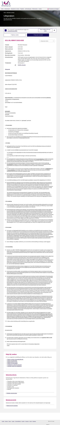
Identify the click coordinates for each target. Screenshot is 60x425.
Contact (40, 8)
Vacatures (27, 421)
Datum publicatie (9, 49)
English (3, 421)
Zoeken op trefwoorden (12, 360)
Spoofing (23, 421)
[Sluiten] (54, 30)
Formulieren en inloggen (54, 8)
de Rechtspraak (28, 8)
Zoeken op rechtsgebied (12, 363)
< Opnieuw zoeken (15, 34)
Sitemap (6, 421)
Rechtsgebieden (8, 53)
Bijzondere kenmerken (10, 55)
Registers (22, 8)
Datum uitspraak (9, 46)
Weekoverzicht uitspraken (12, 405)
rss (55, 421)
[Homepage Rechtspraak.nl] (5, 3)
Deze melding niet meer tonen (45, 30)
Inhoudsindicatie (9, 57)
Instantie (7, 44)
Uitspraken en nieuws (15, 8)
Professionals (35, 8)
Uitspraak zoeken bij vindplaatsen (14, 366)
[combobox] (47, 41)
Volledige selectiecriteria (12, 393)
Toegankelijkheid (18, 421)
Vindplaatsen (8, 62)
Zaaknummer (8, 51)
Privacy (10, 421)
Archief (30, 421)
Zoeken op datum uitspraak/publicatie (15, 359)
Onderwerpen (7, 8)
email (57, 421)
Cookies (13, 421)
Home (2, 8)
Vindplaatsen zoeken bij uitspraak (14, 364)
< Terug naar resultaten (38, 34)
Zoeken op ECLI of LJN (12, 362)
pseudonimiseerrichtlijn (12, 31)
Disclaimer (34, 421)
